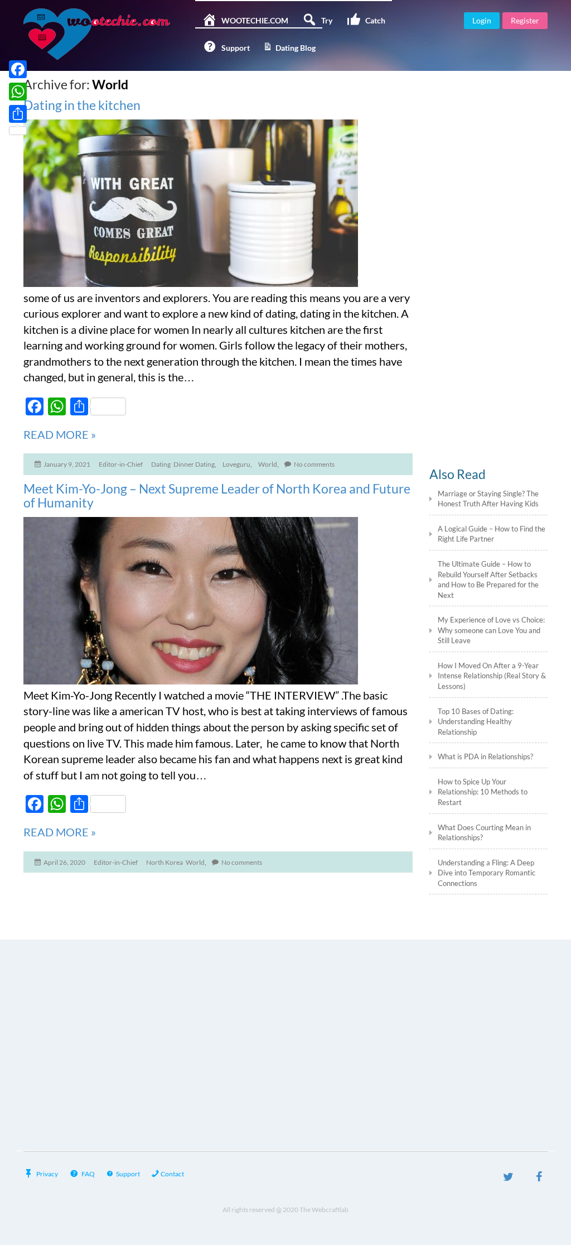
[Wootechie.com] (105, 34)
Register (525, 20)
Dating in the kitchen (82, 105)
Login (481, 20)
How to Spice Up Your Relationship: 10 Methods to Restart (483, 792)
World (267, 464)
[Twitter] (508, 1178)
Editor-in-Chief (121, 464)
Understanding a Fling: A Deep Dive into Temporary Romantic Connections (486, 873)
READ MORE (59, 434)
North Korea (164, 862)
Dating (161, 464)
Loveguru (236, 464)
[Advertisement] (488, 255)
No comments (314, 464)
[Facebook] (539, 1178)
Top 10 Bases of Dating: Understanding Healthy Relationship (476, 721)
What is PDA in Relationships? (486, 756)
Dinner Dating (194, 464)
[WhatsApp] (18, 91)
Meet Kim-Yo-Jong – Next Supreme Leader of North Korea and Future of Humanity (216, 496)
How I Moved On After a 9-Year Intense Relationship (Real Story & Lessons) (492, 676)
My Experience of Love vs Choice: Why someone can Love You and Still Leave (491, 630)
